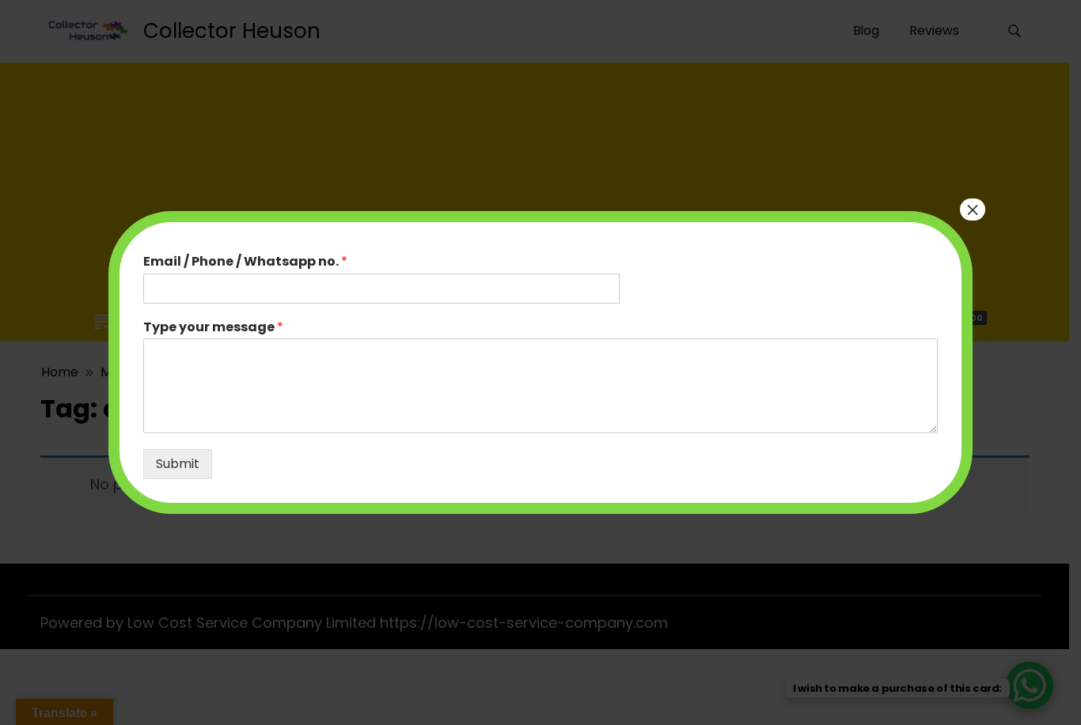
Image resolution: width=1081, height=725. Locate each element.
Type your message (213, 327)
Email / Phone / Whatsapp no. (245, 262)
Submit (177, 464)
